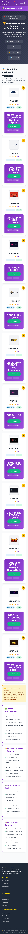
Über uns (4, 896)
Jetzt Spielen (14, 126)
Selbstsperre (5, 918)
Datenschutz (5, 902)
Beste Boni (5, 883)
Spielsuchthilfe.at (6, 913)
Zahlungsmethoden (7, 889)
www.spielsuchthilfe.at (10, 699)
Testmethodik (5, 899)
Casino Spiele (5, 886)
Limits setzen (5, 921)
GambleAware (5, 915)
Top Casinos (5, 880)
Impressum (5, 905)
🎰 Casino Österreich (12, 8)
